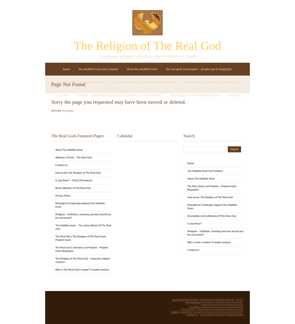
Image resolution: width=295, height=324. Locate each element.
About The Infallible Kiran (142, 69)
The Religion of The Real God (147, 45)
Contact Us (234, 95)
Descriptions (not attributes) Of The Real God (211, 82)
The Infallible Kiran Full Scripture (98, 69)
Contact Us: (61, 165)
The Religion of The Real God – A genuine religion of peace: (82, 260)
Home (66, 69)
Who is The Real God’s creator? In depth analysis (82, 269)
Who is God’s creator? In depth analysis (194, 95)
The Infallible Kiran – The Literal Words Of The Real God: (83, 227)
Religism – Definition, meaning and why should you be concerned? (120, 95)
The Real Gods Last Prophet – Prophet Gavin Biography (199, 69)
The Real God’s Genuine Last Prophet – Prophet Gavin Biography (81, 249)
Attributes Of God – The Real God (73, 157)
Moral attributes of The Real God (73, 188)
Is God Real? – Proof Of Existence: (74, 180)
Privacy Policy (63, 195)
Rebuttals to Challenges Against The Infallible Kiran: (145, 82)
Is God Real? (62, 95)
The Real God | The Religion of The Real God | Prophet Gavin (80, 238)
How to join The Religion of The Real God (81, 82)
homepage (68, 110)
